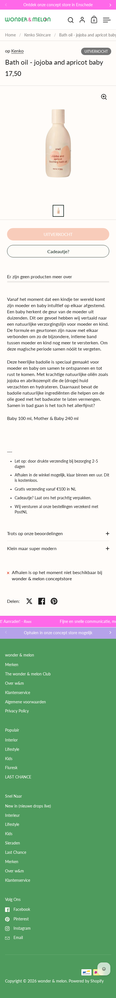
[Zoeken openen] (71, 20)
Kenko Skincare (37, 35)
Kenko (17, 50)
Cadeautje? (58, 251)
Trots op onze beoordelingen (35, 533)
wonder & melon (52, 981)
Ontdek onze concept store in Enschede (58, 5)
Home (10, 35)
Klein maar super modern (32, 548)
